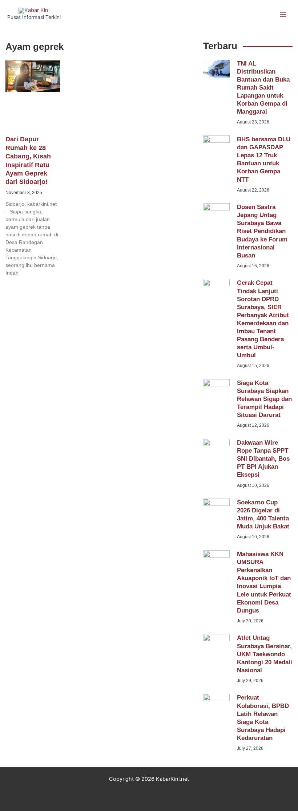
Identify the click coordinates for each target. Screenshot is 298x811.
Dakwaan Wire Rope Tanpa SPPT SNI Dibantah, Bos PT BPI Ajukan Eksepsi (263, 458)
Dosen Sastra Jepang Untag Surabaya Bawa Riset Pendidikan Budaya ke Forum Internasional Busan (262, 231)
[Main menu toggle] (283, 14)
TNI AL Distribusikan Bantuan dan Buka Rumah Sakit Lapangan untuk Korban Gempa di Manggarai (263, 87)
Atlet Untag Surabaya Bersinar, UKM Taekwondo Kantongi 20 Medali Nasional (264, 653)
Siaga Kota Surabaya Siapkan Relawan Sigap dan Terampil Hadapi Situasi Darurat (264, 398)
